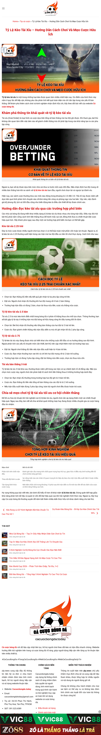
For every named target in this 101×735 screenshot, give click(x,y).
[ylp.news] (50, 8)
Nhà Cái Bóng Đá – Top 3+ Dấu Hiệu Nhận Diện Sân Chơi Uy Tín (37, 534)
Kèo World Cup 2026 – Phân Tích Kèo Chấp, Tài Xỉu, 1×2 (33, 566)
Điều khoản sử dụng (47, 708)
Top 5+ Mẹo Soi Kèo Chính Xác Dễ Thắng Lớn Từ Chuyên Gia (35, 542)
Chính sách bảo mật (47, 712)
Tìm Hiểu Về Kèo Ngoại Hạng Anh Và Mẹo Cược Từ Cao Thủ (35, 558)
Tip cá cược (25, 21)
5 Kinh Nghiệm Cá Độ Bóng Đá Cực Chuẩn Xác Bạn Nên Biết (35, 550)
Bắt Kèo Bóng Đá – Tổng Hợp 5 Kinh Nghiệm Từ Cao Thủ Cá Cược (38, 574)
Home (15, 21)
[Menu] (3, 8)
